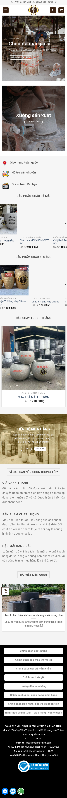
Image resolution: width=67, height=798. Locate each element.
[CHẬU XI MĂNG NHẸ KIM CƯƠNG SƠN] (20, 280)
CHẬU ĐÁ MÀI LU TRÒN (33, 397)
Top (63, 793)
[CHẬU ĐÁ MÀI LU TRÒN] (33, 358)
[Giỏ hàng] (61, 10)
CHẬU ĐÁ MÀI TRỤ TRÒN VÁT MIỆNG (17, 242)
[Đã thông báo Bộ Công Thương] (33, 766)
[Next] (64, 367)
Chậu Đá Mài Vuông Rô (49, 240)
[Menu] (6, 10)
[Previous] (3, 367)
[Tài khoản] (53, 10)
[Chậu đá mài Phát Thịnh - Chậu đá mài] (33, 10)
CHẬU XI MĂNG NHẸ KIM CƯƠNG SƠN (18, 303)
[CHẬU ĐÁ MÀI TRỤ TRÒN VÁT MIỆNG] (18, 219)
